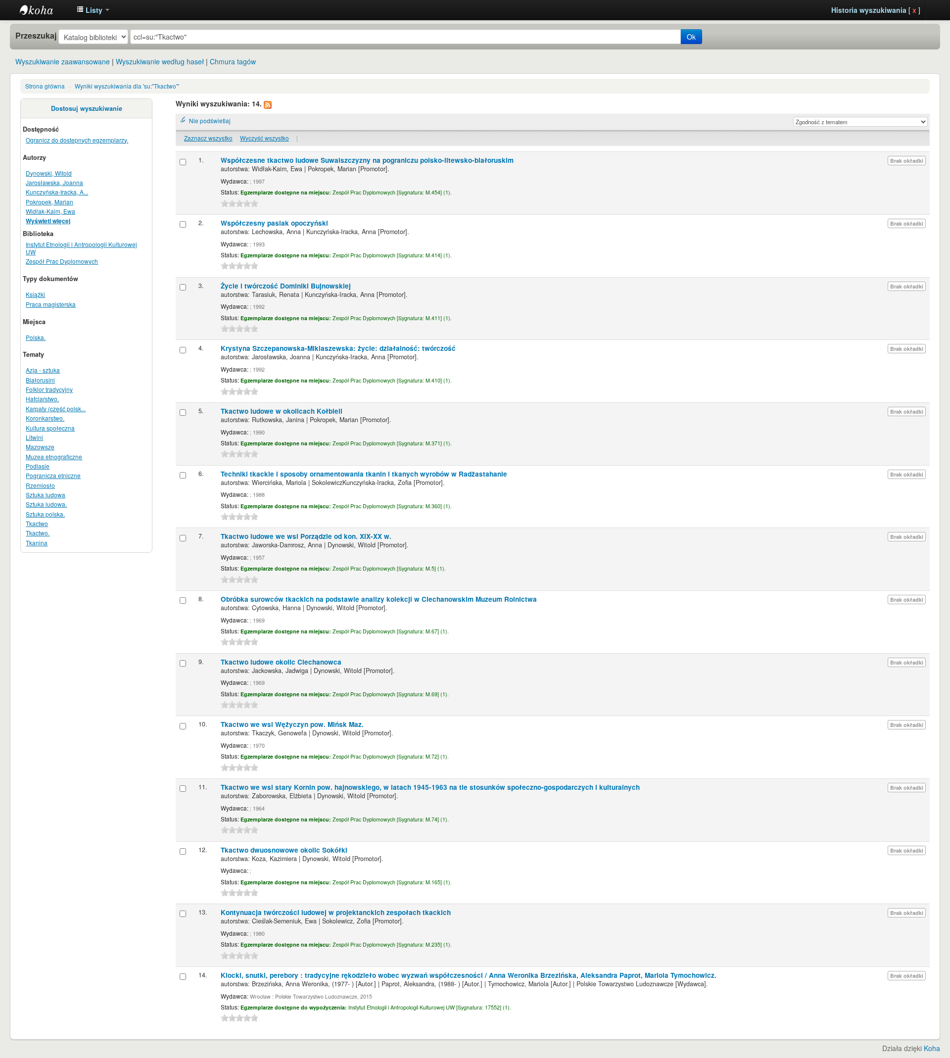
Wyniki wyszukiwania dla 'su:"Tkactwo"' (127, 86)
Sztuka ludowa (45, 494)
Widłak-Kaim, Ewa (50, 211)
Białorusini (40, 380)
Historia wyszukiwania (868, 10)
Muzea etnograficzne (54, 456)
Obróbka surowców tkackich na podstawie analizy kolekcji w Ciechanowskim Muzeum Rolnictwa (379, 599)
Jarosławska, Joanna (54, 182)
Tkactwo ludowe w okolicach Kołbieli (281, 411)
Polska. (36, 337)
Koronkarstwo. (45, 418)
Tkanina (37, 542)
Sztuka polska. (45, 514)
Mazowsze (40, 446)
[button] (93, 10)
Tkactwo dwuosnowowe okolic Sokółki (284, 850)
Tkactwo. (37, 533)
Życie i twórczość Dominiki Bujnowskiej (286, 285)
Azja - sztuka (43, 370)
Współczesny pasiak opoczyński (274, 223)
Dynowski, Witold (49, 173)
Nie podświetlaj (210, 120)
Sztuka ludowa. (46, 504)
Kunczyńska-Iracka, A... (57, 192)
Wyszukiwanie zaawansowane (62, 61)
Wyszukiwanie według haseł (160, 61)
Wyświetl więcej (48, 221)
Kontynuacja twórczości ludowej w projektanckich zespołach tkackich (336, 912)
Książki (35, 294)
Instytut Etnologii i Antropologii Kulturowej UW (44, 10)
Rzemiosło (40, 485)
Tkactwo (37, 523)
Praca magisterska (51, 304)
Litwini (34, 437)
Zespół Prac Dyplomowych (62, 261)
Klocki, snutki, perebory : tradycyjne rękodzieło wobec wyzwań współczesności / (468, 975)
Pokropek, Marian (49, 201)
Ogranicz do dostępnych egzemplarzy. (77, 140)
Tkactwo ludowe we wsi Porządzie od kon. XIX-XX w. (306, 536)
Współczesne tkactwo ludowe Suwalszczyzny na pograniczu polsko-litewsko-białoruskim (367, 160)
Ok (691, 37)
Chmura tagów (233, 61)
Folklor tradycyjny (49, 389)
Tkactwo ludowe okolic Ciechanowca (281, 662)
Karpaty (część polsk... (56, 408)
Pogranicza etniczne (53, 475)
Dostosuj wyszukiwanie (86, 108)
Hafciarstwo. (42, 398)
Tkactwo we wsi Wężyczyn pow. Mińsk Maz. (292, 724)
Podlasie (37, 466)
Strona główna (45, 86)
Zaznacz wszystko (208, 138)
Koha (932, 1048)
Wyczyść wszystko (264, 138)
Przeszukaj (35, 36)
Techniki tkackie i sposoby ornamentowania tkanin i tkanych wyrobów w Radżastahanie (364, 474)
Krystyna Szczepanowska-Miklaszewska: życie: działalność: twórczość (338, 348)
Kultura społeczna (50, 428)
